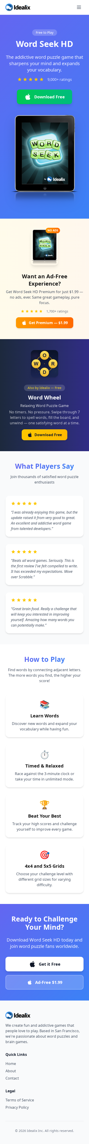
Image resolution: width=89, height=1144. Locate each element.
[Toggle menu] (79, 7)
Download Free (49, 97)
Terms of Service (19, 1100)
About (10, 1070)
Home (10, 1063)
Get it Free (49, 964)
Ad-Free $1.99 (48, 982)
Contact (12, 1078)
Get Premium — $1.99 (48, 322)
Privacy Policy (17, 1107)
